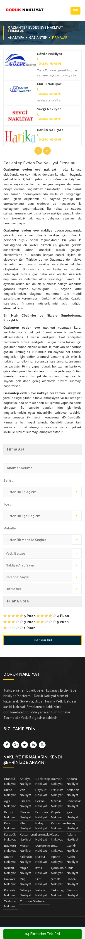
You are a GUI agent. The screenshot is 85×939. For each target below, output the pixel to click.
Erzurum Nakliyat (57, 792)
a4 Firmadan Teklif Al (42, 934)
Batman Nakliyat (57, 781)
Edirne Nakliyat (41, 803)
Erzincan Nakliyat (41, 815)
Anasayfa (16, 37)
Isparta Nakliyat (57, 859)
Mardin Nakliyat (57, 803)
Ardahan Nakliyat (73, 792)
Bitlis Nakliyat (72, 870)
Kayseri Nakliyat (57, 837)
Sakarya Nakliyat (25, 893)
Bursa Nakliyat (10, 792)
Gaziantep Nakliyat (42, 781)
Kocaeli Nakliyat (10, 893)
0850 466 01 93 (51, 63)
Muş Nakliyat (25, 881)
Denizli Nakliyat (10, 870)
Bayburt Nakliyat (41, 792)
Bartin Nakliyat (72, 826)
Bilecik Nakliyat (72, 881)
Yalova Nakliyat (41, 893)
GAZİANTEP (38, 37)
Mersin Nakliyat (25, 848)
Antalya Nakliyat (25, 781)
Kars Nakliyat (10, 826)
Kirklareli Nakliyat (26, 803)
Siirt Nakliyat (41, 881)
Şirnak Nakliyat (57, 881)
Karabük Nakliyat (10, 837)
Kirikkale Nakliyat (26, 859)
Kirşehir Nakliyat (57, 815)
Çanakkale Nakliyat (58, 870)
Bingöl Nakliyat (10, 815)
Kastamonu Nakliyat (27, 837)
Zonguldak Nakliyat (42, 837)
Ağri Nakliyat (10, 803)
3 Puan (29, 622)
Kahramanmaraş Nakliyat (58, 826)
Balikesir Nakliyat (10, 848)
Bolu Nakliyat (57, 848)
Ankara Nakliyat (72, 781)
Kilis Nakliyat (25, 826)
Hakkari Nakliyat (10, 881)
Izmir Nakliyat (41, 870)
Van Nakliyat (25, 792)
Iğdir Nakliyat (72, 815)
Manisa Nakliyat (25, 815)
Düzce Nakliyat (10, 859)
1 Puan (29, 628)
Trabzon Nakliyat (10, 904)
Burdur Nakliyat (41, 859)
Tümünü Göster (31, 901)
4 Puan (62, 616)
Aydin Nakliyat (72, 859)
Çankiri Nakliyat (72, 848)
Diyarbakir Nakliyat (74, 803)
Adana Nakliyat (72, 837)
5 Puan (29, 616)
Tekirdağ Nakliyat (57, 893)
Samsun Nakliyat (72, 893)
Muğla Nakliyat (25, 870)
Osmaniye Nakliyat (42, 848)
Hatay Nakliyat (41, 826)
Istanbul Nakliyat (10, 781)
